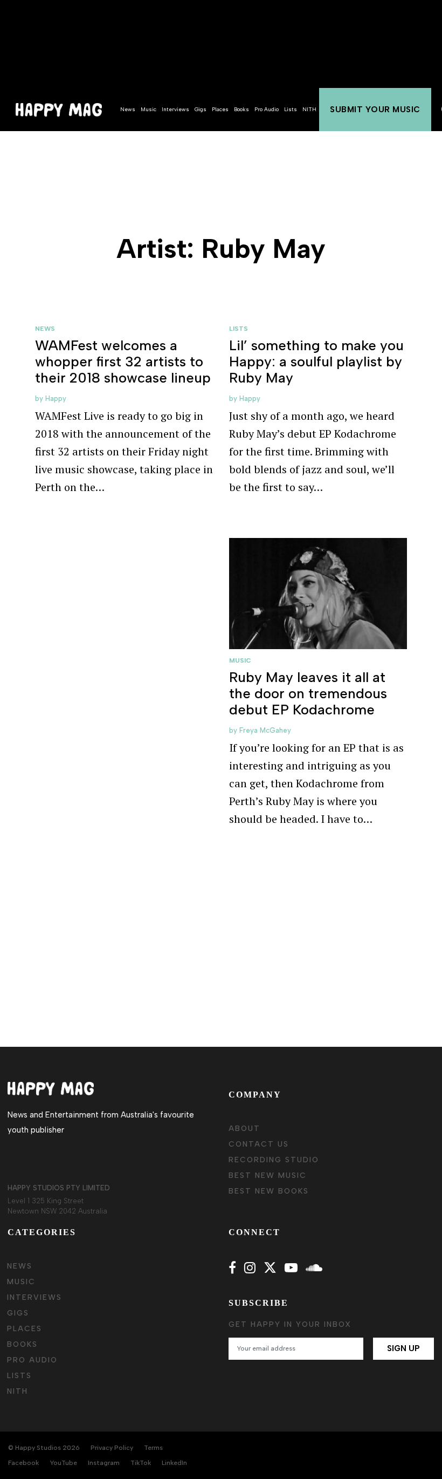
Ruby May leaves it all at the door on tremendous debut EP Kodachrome (308, 693)
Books (241, 109)
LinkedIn (174, 1463)
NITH (309, 109)
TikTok (140, 1463)
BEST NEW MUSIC (268, 1175)
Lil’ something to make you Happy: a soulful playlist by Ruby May (316, 361)
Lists (290, 109)
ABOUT (244, 1128)
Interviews (175, 109)
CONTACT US (259, 1144)
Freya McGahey (265, 730)
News (127, 109)
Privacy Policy (112, 1447)
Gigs (200, 109)
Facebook (23, 1463)
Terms (153, 1447)
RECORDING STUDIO (274, 1159)
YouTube (63, 1463)
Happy (55, 398)
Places (220, 109)
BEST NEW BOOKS (269, 1191)
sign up (403, 1348)
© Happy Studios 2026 (44, 1447)
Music (148, 109)
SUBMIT (375, 109)
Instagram (104, 1463)
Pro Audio (266, 109)
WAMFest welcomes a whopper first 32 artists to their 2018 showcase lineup (123, 361)
